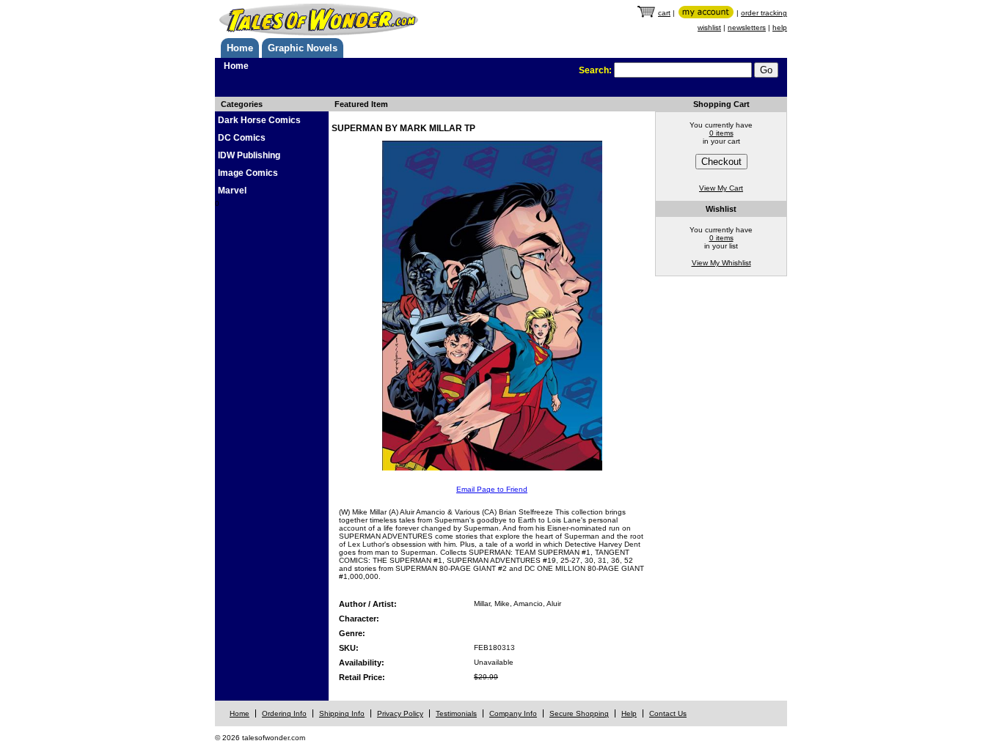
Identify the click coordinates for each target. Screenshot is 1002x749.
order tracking (764, 13)
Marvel (232, 190)
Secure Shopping (579, 713)
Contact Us (668, 713)
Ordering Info (284, 713)
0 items (721, 133)
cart (664, 13)
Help (629, 713)
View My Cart (721, 188)
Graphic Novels (302, 48)
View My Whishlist (721, 263)
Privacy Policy (400, 713)
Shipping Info (342, 713)
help (779, 27)
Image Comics (248, 173)
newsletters (747, 27)
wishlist (709, 27)
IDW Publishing (249, 155)
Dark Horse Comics (259, 120)
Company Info (513, 713)
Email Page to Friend (491, 489)
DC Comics (242, 138)
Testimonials (456, 713)
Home (240, 48)
